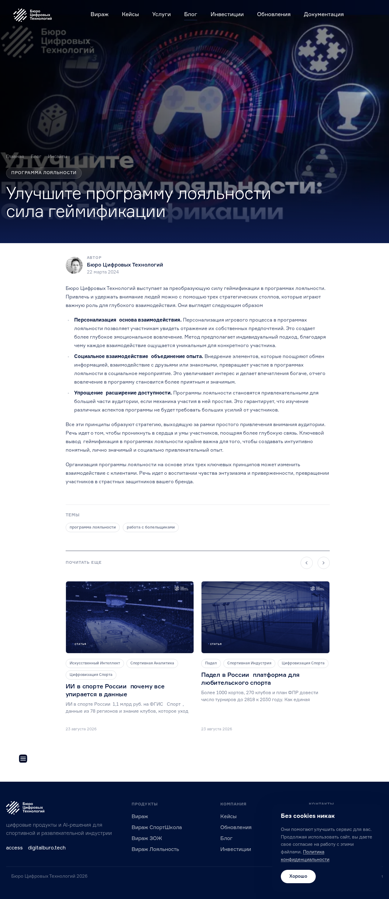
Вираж (99, 14)
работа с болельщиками (151, 527)
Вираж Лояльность (155, 849)
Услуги (161, 14)
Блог (190, 14)
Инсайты (57, 156)
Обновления (274, 14)
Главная (15, 156)
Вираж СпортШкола (157, 827)
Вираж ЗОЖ (147, 838)
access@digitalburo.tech (36, 848)
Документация (324, 14)
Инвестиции (227, 14)
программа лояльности (93, 527)
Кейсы (130, 14)
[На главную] (32, 15)
